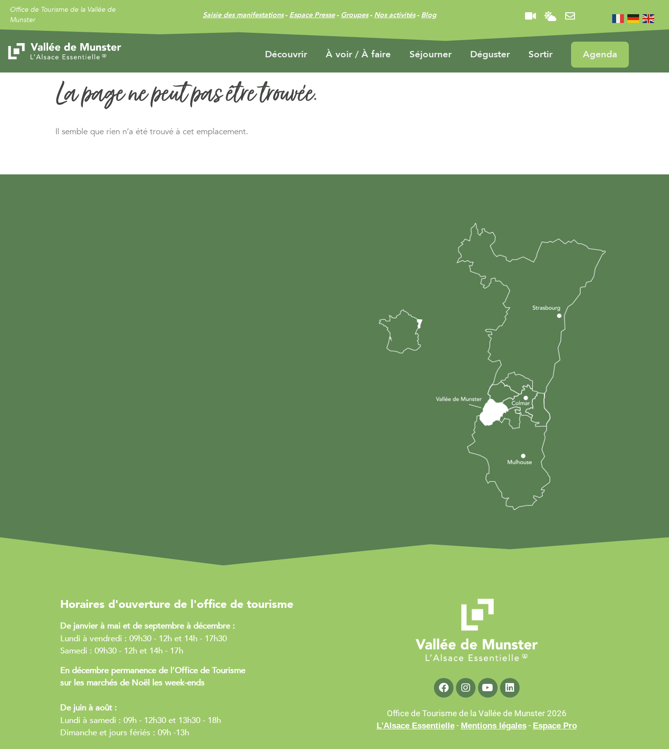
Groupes (354, 15)
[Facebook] (444, 688)
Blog (428, 15)
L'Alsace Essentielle (415, 725)
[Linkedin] (510, 688)
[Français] (618, 18)
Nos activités (394, 15)
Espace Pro (555, 725)
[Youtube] (488, 688)
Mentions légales (493, 725)
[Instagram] (466, 688)
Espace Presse (312, 15)
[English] (649, 18)
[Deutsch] (633, 18)
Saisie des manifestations (243, 15)
